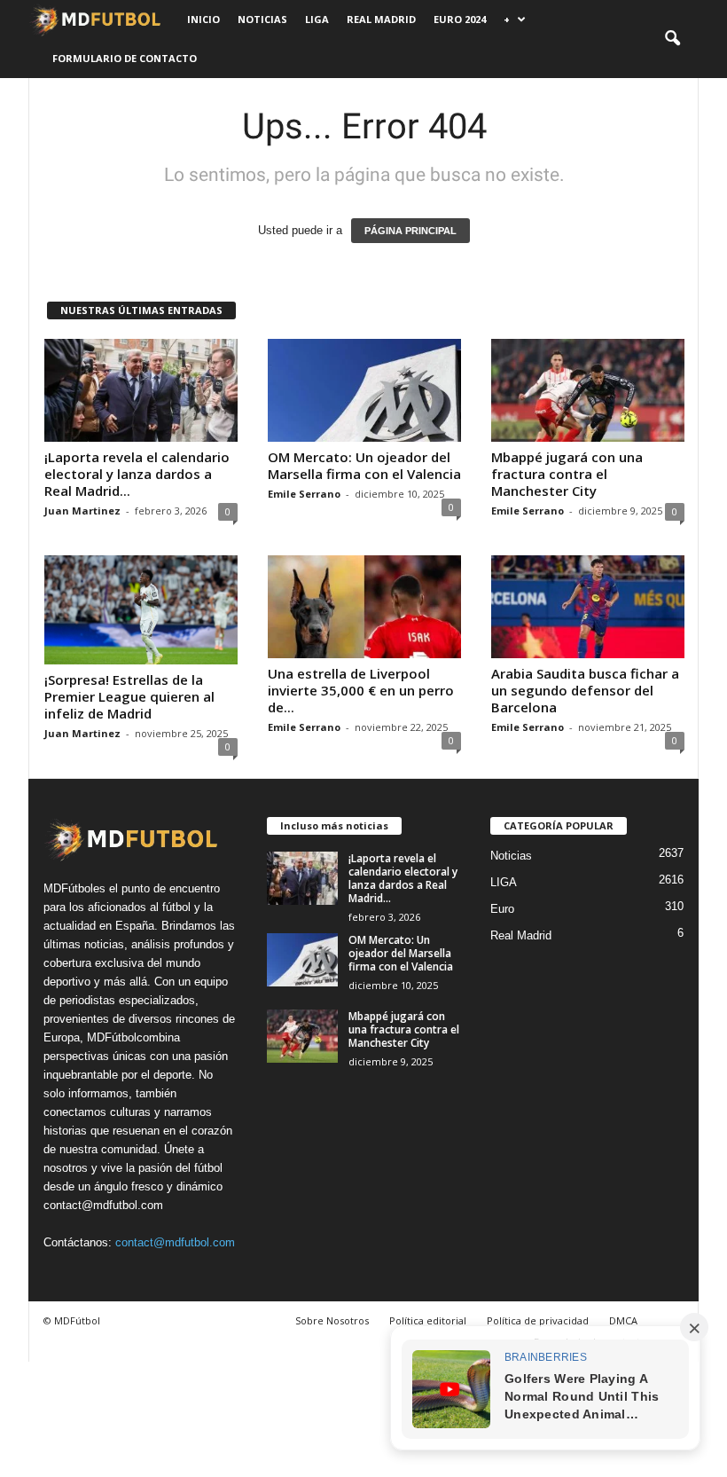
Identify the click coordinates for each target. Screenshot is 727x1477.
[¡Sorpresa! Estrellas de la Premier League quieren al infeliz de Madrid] (141, 609)
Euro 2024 (460, 19)
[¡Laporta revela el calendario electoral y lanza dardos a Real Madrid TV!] (141, 390)
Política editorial (427, 1320)
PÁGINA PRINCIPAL (410, 230)
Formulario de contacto (124, 58)
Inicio (203, 19)
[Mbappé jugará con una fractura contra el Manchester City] (587, 390)
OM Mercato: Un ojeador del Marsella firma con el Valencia (364, 465)
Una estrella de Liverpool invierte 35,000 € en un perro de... (361, 690)
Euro (502, 908)
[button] (672, 39)
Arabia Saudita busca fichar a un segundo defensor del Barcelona (585, 690)
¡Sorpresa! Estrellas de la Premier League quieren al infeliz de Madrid (129, 696)
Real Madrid (381, 19)
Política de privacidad (538, 1320)
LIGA (317, 19)
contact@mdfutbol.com (175, 1242)
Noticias (262, 19)
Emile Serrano (304, 493)
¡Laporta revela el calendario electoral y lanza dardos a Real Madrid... (137, 473)
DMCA (623, 1320)
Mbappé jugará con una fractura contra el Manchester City (567, 473)
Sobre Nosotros (332, 1320)
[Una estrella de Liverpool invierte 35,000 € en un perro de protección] (364, 606)
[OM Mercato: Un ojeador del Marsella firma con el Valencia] (364, 390)
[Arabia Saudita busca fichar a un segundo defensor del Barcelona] (587, 606)
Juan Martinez (82, 510)
